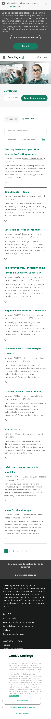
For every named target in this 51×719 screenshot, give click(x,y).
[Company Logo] (16, 57)
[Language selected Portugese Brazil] (39, 57)
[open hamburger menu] (4, 57)
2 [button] (9, 551)
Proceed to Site (22, 701)
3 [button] (13, 551)
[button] (25, 38)
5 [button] (22, 551)
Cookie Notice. (14, 696)
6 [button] (26, 551)
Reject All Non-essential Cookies (22, 707)
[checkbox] (5, 182)
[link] (19, 618)
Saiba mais (14, 6)
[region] (25, 683)
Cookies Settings (22, 713)
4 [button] (18, 551)
